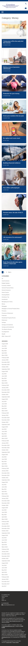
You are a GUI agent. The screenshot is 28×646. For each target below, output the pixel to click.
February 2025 (5, 385)
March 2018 (4, 574)
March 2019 (4, 547)
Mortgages (4, 306)
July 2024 (4, 401)
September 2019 (6, 533)
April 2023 (4, 436)
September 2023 (6, 424)
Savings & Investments (7, 324)
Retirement (4, 320)
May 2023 (4, 433)
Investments (5, 299)
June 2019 (4, 540)
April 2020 (4, 517)
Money (3, 304)
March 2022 (4, 466)
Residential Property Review (9, 317)
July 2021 (4, 484)
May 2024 (4, 406)
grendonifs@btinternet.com (9, 604)
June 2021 (4, 487)
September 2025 (6, 369)
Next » (9, 272)
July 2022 (4, 456)
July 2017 (4, 586)
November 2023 (6, 420)
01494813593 (6, 603)
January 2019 (5, 551)
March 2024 (4, 410)
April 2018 (4, 572)
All (2, 278)
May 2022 (4, 461)
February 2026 (5, 357)
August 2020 (5, 507)
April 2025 (4, 380)
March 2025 (4, 383)
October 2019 (5, 530)
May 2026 (4, 350)
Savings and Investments (8, 327)
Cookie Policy (9, 642)
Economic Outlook (6, 285)
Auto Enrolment (5, 280)
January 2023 (5, 443)
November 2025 (6, 364)
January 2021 (5, 498)
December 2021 (6, 473)
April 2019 (4, 544)
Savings (4, 322)
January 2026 (5, 360)
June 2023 (4, 431)
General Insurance (6, 290)
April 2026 (4, 353)
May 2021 (4, 489)
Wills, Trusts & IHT (6, 336)
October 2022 (5, 450)
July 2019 (4, 537)
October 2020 (5, 505)
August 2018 (5, 563)
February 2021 (5, 496)
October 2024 (5, 394)
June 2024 (4, 403)
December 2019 (6, 526)
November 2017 (6, 583)
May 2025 (4, 378)
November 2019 (6, 528)
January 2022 (5, 470)
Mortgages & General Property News (10, 308)
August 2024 (5, 399)
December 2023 (6, 417)
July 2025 (4, 373)
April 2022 (4, 463)
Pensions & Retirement (7, 313)
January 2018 (5, 579)
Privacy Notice (16, 642)
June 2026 (4, 348)
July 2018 (4, 565)
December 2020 (6, 500)
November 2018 (6, 556)
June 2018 (4, 567)
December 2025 (6, 362)
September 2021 (6, 480)
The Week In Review (7, 329)
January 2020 (5, 523)
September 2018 (6, 560)
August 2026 (5, 343)
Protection (4, 315)
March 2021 (4, 493)
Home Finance (5, 292)
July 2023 (4, 429)
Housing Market (5, 294)
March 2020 (4, 519)
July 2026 (4, 346)
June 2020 (4, 512)
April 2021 (4, 491)
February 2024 (5, 413)
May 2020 (4, 514)
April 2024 (4, 408)
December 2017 (6, 581)
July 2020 (4, 510)
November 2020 (6, 503)
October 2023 (5, 422)
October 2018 (5, 558)
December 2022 (6, 445)
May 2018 (4, 570)
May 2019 (4, 542)
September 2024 (6, 396)
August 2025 (5, 371)
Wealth (3, 334)
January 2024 (5, 415)
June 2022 (4, 459)
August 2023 (5, 426)
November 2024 (6, 392)
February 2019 (5, 549)
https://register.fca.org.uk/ (14, 621)
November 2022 (6, 447)
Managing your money (7, 301)
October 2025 (5, 366)
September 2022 (6, 452)
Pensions (4, 310)
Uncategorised (5, 331)
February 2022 (5, 468)
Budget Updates (6, 283)
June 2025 (4, 376)
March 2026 (4, 355)
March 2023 (4, 438)
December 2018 (6, 553)
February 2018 (5, 577)
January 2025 (5, 387)
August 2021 (5, 482)
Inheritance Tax (5, 297)
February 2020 (5, 521)
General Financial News (7, 287)
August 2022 (5, 454)
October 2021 (5, 477)
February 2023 (5, 440)
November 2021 (6, 475)
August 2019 (5, 535)
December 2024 (6, 390)
